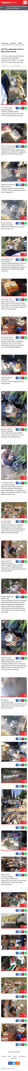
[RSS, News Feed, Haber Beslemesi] (18, 1063)
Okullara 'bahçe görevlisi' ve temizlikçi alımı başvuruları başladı (16, 7)
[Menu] (25, 2)
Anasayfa (3, 1056)
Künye (9, 1056)
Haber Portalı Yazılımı (9, 1068)
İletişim (15, 1056)
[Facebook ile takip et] (10, 1063)
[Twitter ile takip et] (14, 1063)
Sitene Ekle (13, 1058)
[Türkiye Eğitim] (8, 2)
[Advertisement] (14, 25)
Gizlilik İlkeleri (22, 1056)
